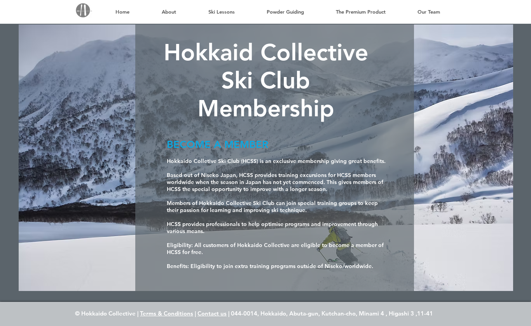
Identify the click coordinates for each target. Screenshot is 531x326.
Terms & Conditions (166, 313)
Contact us (212, 313)
